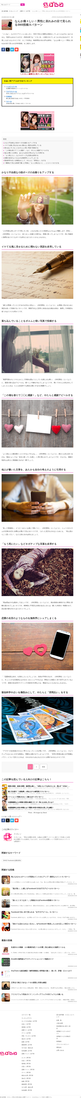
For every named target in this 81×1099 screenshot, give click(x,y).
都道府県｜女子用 (27, 1045)
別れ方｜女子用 (26, 1039)
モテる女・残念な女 (27, 1048)
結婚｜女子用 (25, 1042)
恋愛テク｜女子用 (25, 11)
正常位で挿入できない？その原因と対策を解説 (29, 982)
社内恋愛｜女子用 (27, 1051)
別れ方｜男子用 (26, 1078)
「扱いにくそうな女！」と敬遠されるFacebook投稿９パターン (35, 900)
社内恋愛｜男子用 (27, 1090)
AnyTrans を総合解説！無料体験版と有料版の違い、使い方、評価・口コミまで (41, 971)
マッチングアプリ (27, 1018)
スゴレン (17, 834)
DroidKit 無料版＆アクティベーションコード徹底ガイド (32, 959)
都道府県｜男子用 (27, 1084)
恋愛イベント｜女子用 (28, 1053)
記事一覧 (58, 1020)
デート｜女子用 (26, 1033)
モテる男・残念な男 (27, 1087)
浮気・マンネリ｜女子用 (29, 1036)
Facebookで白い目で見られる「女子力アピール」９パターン (34, 912)
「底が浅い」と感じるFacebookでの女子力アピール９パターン (35, 888)
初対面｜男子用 (26, 1063)
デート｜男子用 (26, 1072)
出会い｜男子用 (26, 1060)
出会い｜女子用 (26, 1024)
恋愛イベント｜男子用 (28, 1069)
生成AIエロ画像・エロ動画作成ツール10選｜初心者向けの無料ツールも (38, 947)
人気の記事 (59, 1023)
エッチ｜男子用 (26, 1057)
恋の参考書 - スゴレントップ (10, 11)
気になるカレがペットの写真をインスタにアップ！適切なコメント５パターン (40, 877)
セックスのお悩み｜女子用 (29, 1021)
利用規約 (58, 1041)
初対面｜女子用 (26, 1027)
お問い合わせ (60, 1050)
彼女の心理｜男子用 (27, 1075)
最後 (43, 767)
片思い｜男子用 (26, 1066)
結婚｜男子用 (25, 1081)
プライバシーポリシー (62, 1044)
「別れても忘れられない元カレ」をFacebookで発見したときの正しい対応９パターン (43, 924)
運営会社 (58, 1047)
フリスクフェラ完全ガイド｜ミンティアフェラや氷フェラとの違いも (37, 994)
